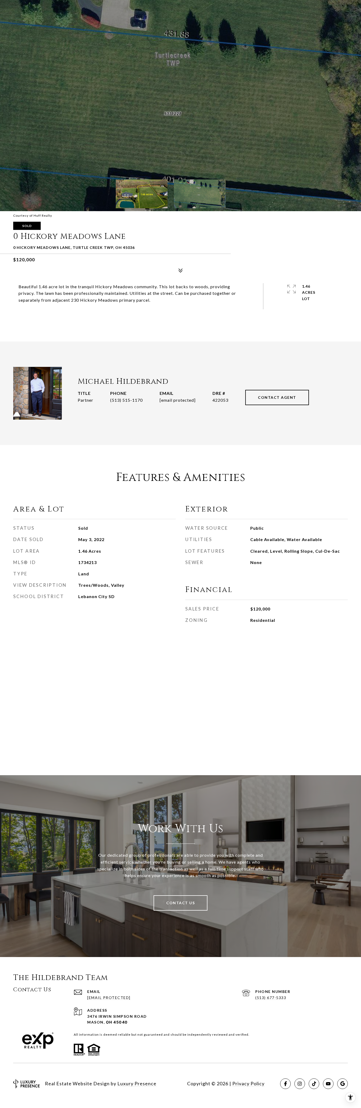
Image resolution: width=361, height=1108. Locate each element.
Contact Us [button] (180, 903)
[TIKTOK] (314, 1083)
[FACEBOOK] (285, 1083)
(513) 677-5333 (270, 997)
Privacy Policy (248, 1083)
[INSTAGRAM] (299, 1083)
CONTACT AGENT (277, 397)
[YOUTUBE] (328, 1083)
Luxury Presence (136, 1083)
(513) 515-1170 (126, 400)
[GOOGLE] (342, 1083)
